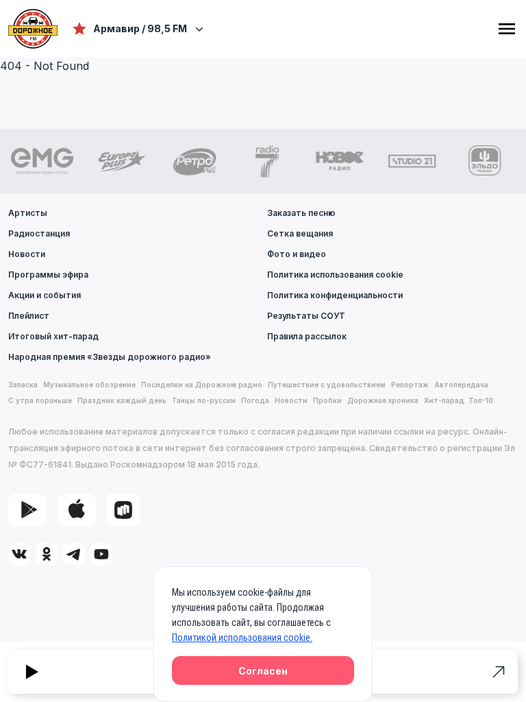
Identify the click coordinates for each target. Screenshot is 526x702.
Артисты (27, 213)
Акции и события (44, 295)
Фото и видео (296, 254)
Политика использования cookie (335, 274)
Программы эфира (48, 274)
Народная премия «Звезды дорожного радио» (109, 357)
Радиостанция (39, 233)
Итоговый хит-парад (53, 336)
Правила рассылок (307, 336)
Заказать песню (301, 213)
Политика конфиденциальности (335, 295)
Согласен (263, 671)
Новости (26, 254)
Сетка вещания (300, 233)
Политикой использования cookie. (242, 637)
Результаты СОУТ (306, 316)
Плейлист (28, 316)
